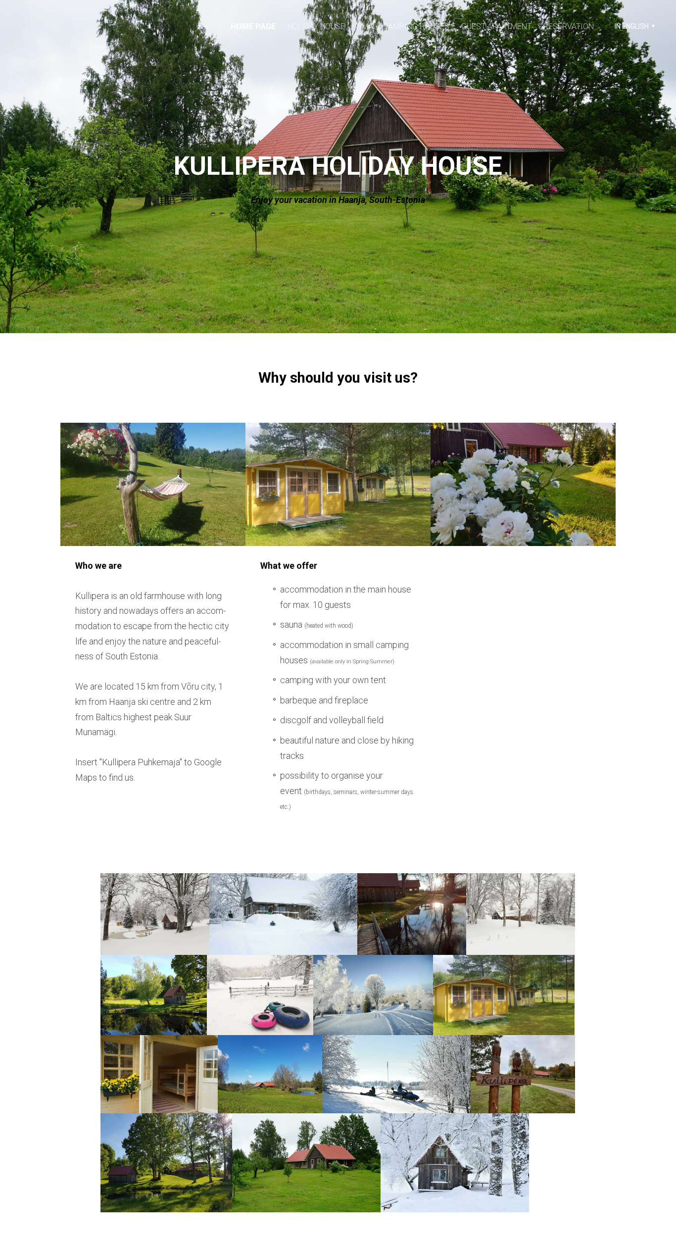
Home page (253, 26)
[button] (633, 26)
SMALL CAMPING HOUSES (403, 26)
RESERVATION (568, 26)
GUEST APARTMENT (496, 26)
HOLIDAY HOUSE (316, 26)
